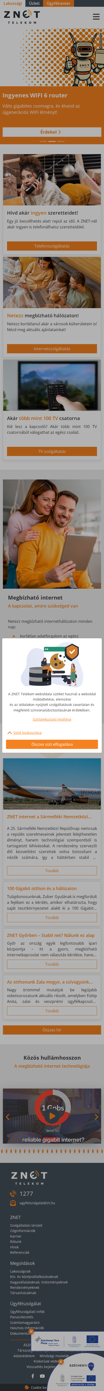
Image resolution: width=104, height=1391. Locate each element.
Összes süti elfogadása (52, 744)
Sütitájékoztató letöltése (52, 719)
